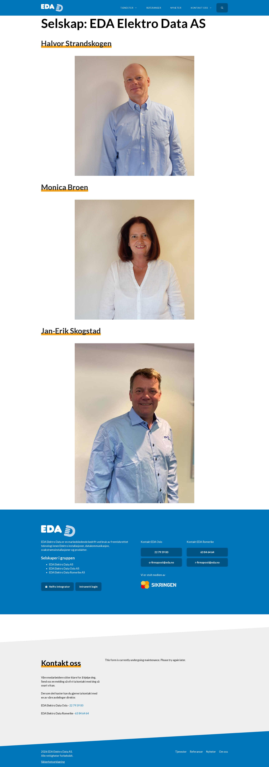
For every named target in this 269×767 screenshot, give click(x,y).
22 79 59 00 (161, 552)
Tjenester (126, 7)
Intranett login (88, 586)
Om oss (223, 751)
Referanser (153, 7)
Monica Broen (64, 187)
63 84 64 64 (207, 552)
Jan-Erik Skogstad (71, 330)
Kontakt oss (199, 7)
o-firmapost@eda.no (161, 562)
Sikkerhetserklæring (53, 761)
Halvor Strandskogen (76, 43)
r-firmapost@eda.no (207, 562)
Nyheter (175, 7)
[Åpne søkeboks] (222, 7)
